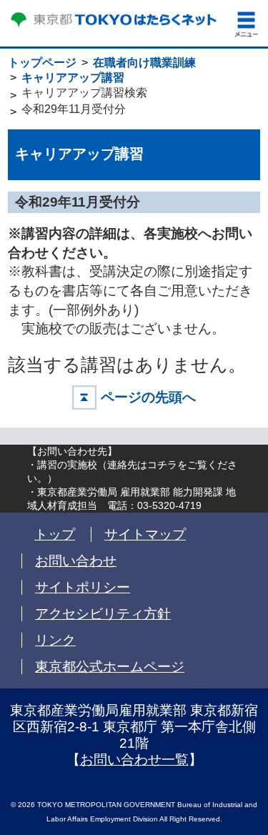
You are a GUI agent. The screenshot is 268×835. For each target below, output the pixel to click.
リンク (55, 640)
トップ (54, 534)
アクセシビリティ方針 (103, 613)
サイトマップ (145, 534)
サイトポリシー (82, 587)
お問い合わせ (75, 560)
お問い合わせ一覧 (134, 759)
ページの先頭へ (148, 397)
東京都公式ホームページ (109, 666)
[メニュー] (246, 24)
